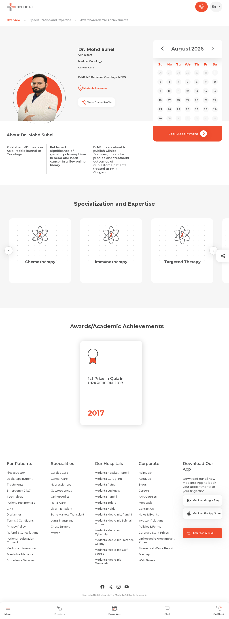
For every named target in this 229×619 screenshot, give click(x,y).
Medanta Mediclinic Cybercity (108, 532)
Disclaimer (14, 514)
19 (187, 100)
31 (169, 118)
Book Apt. (114, 614)
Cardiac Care (59, 472)
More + (55, 532)
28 (206, 109)
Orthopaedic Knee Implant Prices (157, 540)
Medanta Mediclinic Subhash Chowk (114, 522)
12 (187, 91)
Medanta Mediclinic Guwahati (108, 561)
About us (145, 478)
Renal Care (58, 502)
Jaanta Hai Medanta (20, 554)
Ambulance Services (20, 560)
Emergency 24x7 (19, 490)
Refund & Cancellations (22, 532)
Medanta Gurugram (108, 478)
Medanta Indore (106, 502)
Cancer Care (59, 478)
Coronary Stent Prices (154, 532)
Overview (13, 20)
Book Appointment (183, 133)
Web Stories (147, 560)
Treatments (15, 484)
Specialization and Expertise (50, 20)
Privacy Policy (16, 526)
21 (205, 100)
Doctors (60, 614)
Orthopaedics (60, 496)
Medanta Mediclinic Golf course (111, 551)
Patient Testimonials (21, 502)
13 (196, 91)
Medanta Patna (105, 484)
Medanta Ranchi (106, 496)
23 (160, 109)
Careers (144, 490)
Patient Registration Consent (20, 540)
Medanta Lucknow (107, 490)
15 (215, 91)
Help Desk (145, 472)
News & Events (149, 514)
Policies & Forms (150, 526)
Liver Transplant (61, 508)
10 (169, 91)
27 (196, 109)
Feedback (145, 502)
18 (178, 100)
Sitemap (144, 554)
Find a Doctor (16, 472)
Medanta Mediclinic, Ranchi (113, 514)
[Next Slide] (213, 250)
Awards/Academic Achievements (104, 20)
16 (160, 100)
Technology (15, 496)
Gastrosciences (61, 490)
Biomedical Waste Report (156, 548)
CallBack (219, 614)
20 (197, 100)
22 (215, 100)
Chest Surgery (60, 526)
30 (160, 118)
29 (215, 109)
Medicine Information (21, 548)
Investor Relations (151, 520)
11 (178, 91)
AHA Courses (148, 496)
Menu (7, 614)
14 (205, 91)
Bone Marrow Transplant (67, 514)
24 (169, 109)
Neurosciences (61, 484)
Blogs (142, 484)
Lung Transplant (62, 520)
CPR (10, 508)
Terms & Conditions (20, 520)
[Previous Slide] (8, 250)
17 (169, 100)
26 (187, 109)
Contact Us (146, 508)
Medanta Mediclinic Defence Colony (114, 541)
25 (178, 109)
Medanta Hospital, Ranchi (112, 472)
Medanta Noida (105, 508)
